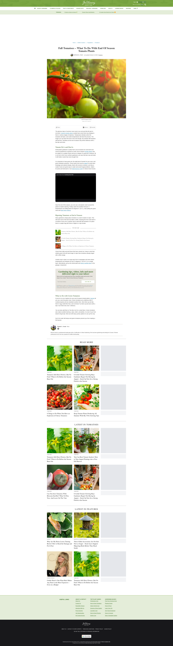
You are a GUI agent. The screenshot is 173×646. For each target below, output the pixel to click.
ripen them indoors (66, 210)
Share (59, 127)
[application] (75, 187)
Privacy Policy (99, 629)
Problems (103, 8)
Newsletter (93, 127)
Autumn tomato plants (67, 133)
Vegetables (90, 42)
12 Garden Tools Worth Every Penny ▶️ (107, 12)
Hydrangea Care (94, 601)
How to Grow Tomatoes (95, 603)
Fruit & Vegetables (68, 8)
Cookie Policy (108, 629)
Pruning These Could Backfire (88, 12)
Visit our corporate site (105, 641)
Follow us (86, 127)
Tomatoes (97, 42)
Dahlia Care (93, 615)
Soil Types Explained (110, 610)
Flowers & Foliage (55, 8)
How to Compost (109, 613)
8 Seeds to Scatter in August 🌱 (71, 12)
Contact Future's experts (74, 629)
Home (74, 42)
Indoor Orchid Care (94, 605)
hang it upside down (86, 263)
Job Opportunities (80, 613)
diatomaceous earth (77, 168)
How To (110, 8)
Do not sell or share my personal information (86, 631)
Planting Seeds (108, 603)
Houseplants (80, 8)
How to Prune (108, 605)
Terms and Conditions (88, 629)
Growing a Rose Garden (96, 608)
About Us (78, 601)
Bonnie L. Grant (79, 55)
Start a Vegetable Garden (111, 615)
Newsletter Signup (80, 605)
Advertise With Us (80, 608)
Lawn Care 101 (108, 608)
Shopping (128, 8)
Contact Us (78, 603)
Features (101, 55)
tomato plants (88, 151)
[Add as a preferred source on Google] (86, 636)
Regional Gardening (92, 8)
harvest (92, 298)
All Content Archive (80, 615)
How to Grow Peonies (95, 613)
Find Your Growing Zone (111, 601)
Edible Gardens (81, 42)
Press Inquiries (79, 610)
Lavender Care (93, 610)
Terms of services (72, 285)
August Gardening (42, 8)
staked (86, 163)
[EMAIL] (58, 329)
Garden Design (119, 8)
